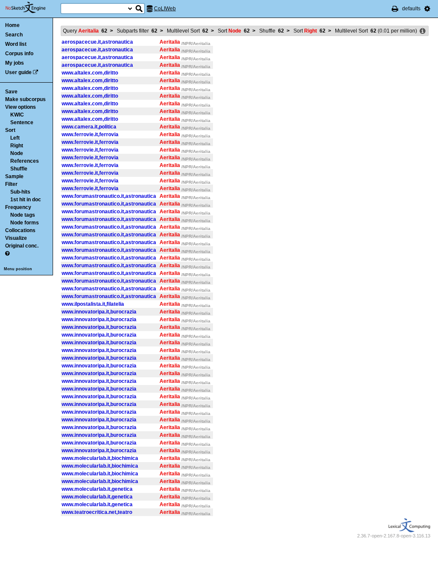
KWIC (17, 115)
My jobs (14, 63)
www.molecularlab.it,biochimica (100, 458)
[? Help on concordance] (7, 254)
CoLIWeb (165, 9)
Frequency (18, 207)
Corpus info (19, 54)
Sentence (21, 122)
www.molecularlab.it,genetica (97, 489)
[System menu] (427, 9)
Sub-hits (20, 192)
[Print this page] (395, 9)
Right (16, 146)
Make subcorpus (25, 99)
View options (20, 107)
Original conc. (21, 246)
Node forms (24, 223)
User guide (18, 72)
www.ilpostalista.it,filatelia (93, 304)
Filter (11, 184)
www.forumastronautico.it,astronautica (109, 196)
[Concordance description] (423, 31)
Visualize (16, 238)
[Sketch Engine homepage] (32, 8)
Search (14, 35)
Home (12, 25)
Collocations (20, 230)
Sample (14, 176)
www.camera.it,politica (89, 127)
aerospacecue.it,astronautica (97, 42)
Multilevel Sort (187, 31)
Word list (16, 44)
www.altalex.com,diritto (90, 73)
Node (16, 153)
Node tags (22, 215)
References (24, 161)
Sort (10, 130)
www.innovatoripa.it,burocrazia (99, 312)
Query (85, 31)
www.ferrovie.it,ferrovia (90, 134)
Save (11, 92)
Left (15, 138)
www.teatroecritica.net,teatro (97, 512)
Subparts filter (137, 31)
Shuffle (18, 169)
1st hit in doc (25, 200)
